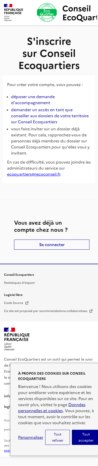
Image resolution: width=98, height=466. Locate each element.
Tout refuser (57, 437)
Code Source (16, 303)
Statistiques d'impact (19, 283)
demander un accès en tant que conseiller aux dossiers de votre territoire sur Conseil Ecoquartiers (50, 116)
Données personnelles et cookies (51, 408)
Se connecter (52, 245)
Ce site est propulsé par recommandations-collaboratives (48, 311)
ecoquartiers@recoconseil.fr (33, 174)
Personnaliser (30, 437)
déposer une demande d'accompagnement (33, 100)
